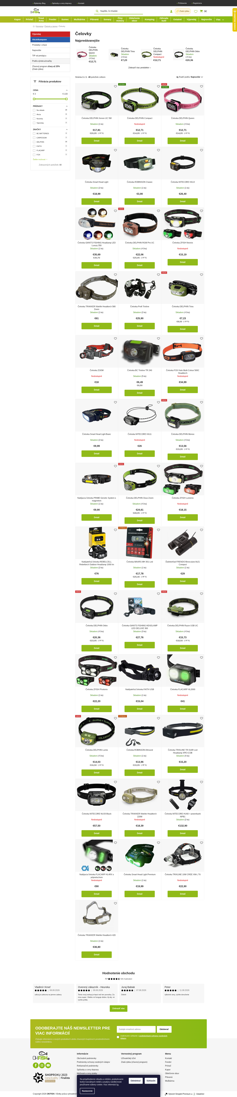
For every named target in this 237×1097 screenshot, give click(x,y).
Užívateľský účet (128, 1058)
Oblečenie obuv (172, 1073)
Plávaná (168, 1077)
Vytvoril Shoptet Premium (179, 1094)
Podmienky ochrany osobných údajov (93, 1062)
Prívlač (168, 1066)
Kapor (167, 1070)
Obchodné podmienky (86, 1058)
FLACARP (52, 150)
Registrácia (197, 3)
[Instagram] (42, 1065)
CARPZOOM (52, 138)
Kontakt (81, 3)
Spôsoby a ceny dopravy (62, 3)
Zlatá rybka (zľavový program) (134, 1062)
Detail (96, 141)
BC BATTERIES (52, 133)
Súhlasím (151, 1081)
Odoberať (164, 1029)
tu (118, 1085)
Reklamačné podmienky (87, 1066)
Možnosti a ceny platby (87, 1073)
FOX (52, 155)
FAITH (52, 146)
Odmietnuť (136, 1081)
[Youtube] (48, 1065)
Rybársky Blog (39, 3)
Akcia (52, 114)
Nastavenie (87, 1091)
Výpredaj (52, 123)
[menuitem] (17, 19)
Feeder (168, 1062)
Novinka (52, 119)
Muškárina (169, 1081)
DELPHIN (52, 142)
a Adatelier (197, 1094)
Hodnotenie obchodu (118, 973)
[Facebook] (36, 1065)
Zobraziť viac (118, 1008)
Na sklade (52, 110)
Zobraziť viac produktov (138, 68)
